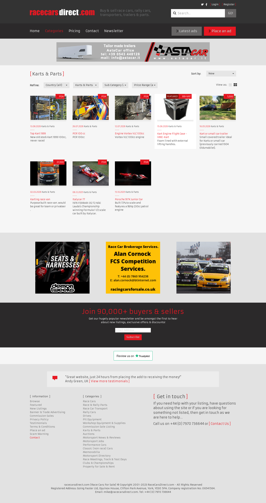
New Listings (38, 408)
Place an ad (221, 31)
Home (35, 31)
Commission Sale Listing (99, 426)
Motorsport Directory (97, 455)
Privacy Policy (39, 419)
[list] (230, 85)
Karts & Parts (91, 430)
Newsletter (113, 31)
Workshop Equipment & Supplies (104, 423)
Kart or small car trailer (214, 133)
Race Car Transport (95, 408)
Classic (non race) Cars (98, 448)
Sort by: (196, 73)
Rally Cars (89, 412)
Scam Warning (39, 434)
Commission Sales (42, 415)
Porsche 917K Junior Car (129, 199)
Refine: (34, 85)
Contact (92, 31)
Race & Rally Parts (95, 405)
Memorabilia (91, 452)
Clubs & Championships (98, 463)
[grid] (235, 85)
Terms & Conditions (42, 426)
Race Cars (89, 401)
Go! (230, 13)
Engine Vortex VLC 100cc (129, 133)
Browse (35, 401)
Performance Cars (94, 444)
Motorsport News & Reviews (102, 437)
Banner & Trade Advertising (47, 412)
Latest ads (188, 31)
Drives (87, 415)
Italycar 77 (79, 199)
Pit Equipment (92, 419)
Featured (36, 405)
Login (215, 4)
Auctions (88, 434)
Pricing (74, 31)
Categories (54, 31)
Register (229, 4)
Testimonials (38, 423)
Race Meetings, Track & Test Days (105, 459)
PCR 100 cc (79, 133)
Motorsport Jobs (93, 441)
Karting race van (40, 199)
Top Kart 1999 (38, 133)
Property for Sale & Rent (99, 466)
